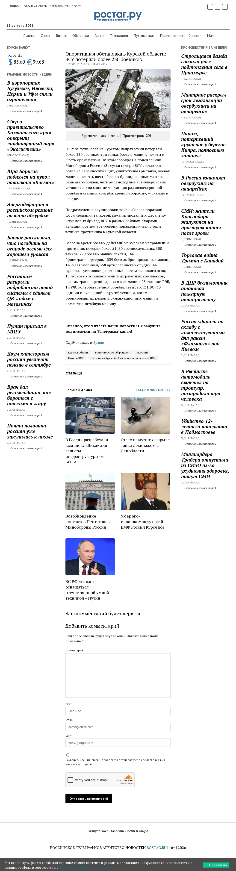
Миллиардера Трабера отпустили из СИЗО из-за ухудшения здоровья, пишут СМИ (205, 465)
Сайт (68, 735)
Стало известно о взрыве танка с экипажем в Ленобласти (145, 445)
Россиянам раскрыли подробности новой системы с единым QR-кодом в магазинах (30, 290)
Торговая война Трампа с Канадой (202, 257)
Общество (80, 35)
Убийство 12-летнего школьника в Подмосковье (204, 426)
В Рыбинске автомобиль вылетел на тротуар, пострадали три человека (200, 385)
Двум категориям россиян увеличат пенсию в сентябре (29, 359)
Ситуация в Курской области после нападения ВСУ (123, 358)
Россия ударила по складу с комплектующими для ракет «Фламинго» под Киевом (203, 335)
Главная (29, 35)
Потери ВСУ (76, 358)
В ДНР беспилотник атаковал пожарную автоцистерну (204, 291)
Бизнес (61, 35)
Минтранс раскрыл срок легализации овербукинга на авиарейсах (204, 103)
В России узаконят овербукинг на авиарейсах (203, 183)
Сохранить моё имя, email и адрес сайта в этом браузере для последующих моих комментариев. (115, 762)
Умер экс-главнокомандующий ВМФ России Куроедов (143, 521)
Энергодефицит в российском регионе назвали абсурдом (30, 210)
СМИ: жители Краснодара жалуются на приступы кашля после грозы (201, 222)
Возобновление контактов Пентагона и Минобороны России (88, 521)
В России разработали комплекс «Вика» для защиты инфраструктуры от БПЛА (86, 451)
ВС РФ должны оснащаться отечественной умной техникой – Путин (87, 590)
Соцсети (195, 35)
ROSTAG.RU (156, 847)
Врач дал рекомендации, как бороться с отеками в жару (29, 395)
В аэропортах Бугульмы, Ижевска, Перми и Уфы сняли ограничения (30, 91)
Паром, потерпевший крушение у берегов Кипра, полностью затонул (203, 144)
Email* (69, 719)
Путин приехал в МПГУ (27, 328)
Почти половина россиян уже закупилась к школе (30, 431)
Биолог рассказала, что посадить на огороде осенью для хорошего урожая (29, 246)
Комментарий (74, 650)
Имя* (68, 704)
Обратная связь (35, 6)
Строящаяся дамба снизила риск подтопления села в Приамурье (204, 64)
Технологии (119, 35)
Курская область (78, 352)
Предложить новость (66, 6)
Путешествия (143, 35)
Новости (142, 352)
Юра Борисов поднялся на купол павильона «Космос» (30, 176)
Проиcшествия (171, 35)
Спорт (45, 35)
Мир (210, 35)
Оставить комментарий (26, 111)
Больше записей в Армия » (153, 389)
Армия (99, 35)
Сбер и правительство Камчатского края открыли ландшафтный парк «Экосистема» (30, 135)
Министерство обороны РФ (112, 352)
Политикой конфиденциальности (85, 867)
